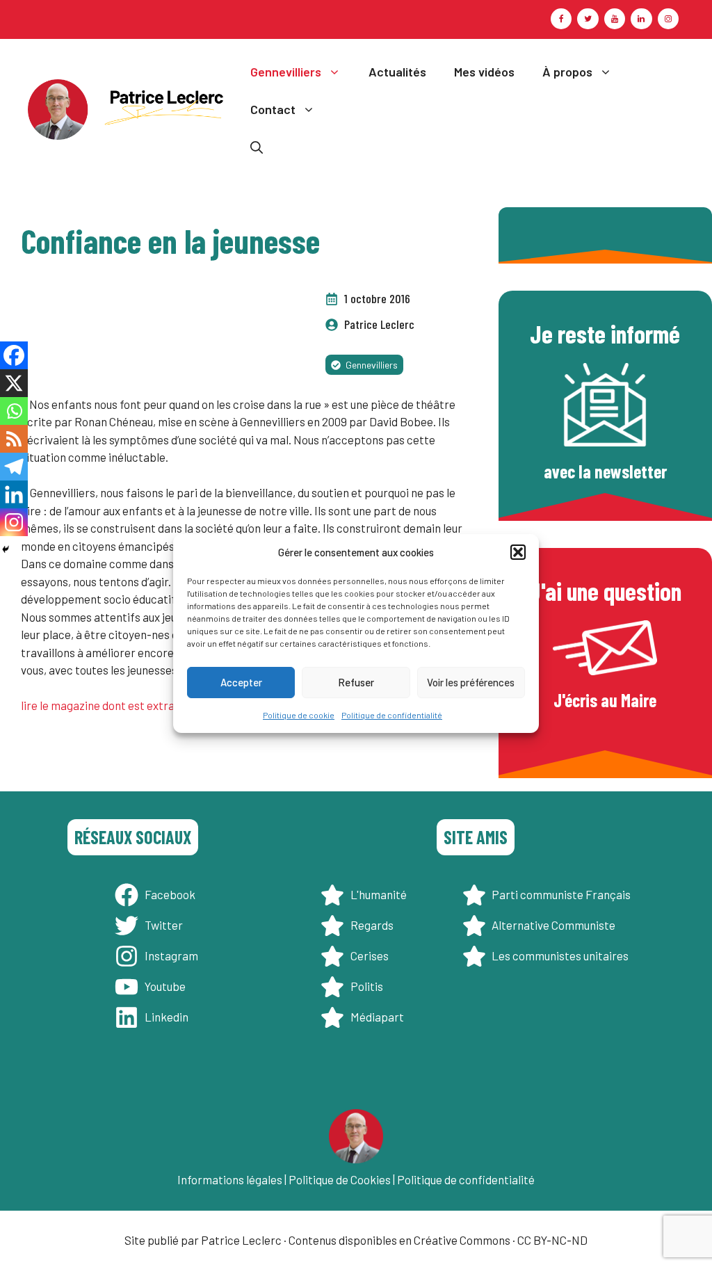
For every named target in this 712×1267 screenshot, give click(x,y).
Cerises (369, 955)
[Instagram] (668, 18)
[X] (14, 383)
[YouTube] (614, 18)
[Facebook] (561, 18)
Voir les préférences (471, 682)
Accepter (241, 682)
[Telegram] (14, 467)
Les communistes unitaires (560, 955)
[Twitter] (587, 18)
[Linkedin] (14, 494)
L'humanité (378, 894)
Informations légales (229, 1179)
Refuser (356, 682)
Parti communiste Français (561, 894)
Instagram (171, 955)
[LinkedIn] (641, 18)
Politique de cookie (298, 715)
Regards (372, 925)
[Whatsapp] (14, 411)
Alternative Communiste (553, 925)
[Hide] (5, 549)
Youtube (165, 986)
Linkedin (166, 1017)
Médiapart (377, 1017)
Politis (366, 986)
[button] (518, 552)
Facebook (170, 894)
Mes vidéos (484, 71)
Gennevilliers (285, 71)
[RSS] (14, 439)
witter (167, 925)
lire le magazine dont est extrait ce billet (123, 705)
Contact (273, 109)
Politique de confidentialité (391, 715)
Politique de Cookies (340, 1179)
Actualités (397, 71)
